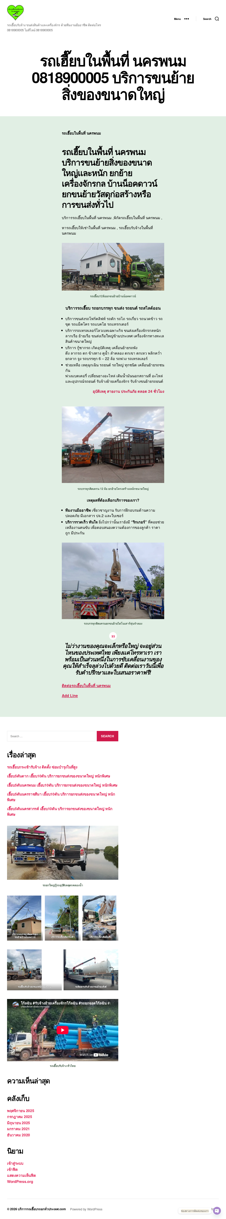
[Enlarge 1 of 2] (74, 900)
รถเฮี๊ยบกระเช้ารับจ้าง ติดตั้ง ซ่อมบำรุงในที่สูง (42, 766)
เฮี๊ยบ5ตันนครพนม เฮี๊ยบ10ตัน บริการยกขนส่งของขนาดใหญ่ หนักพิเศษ (62, 785)
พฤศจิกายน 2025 (20, 1110)
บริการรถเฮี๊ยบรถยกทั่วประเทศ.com (42, 1209)
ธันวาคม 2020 (18, 1134)
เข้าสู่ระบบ (15, 1163)
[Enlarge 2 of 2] (112, 900)
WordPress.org (20, 1181)
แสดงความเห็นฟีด (21, 1175)
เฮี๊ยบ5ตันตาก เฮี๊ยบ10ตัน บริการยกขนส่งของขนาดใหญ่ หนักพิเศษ (58, 775)
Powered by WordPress (86, 1209)
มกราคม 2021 (18, 1128)
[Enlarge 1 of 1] (37, 954)
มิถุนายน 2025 (18, 1122)
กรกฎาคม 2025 (19, 1116)
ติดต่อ (86, 685)
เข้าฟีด (12, 1169)
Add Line (70, 695)
